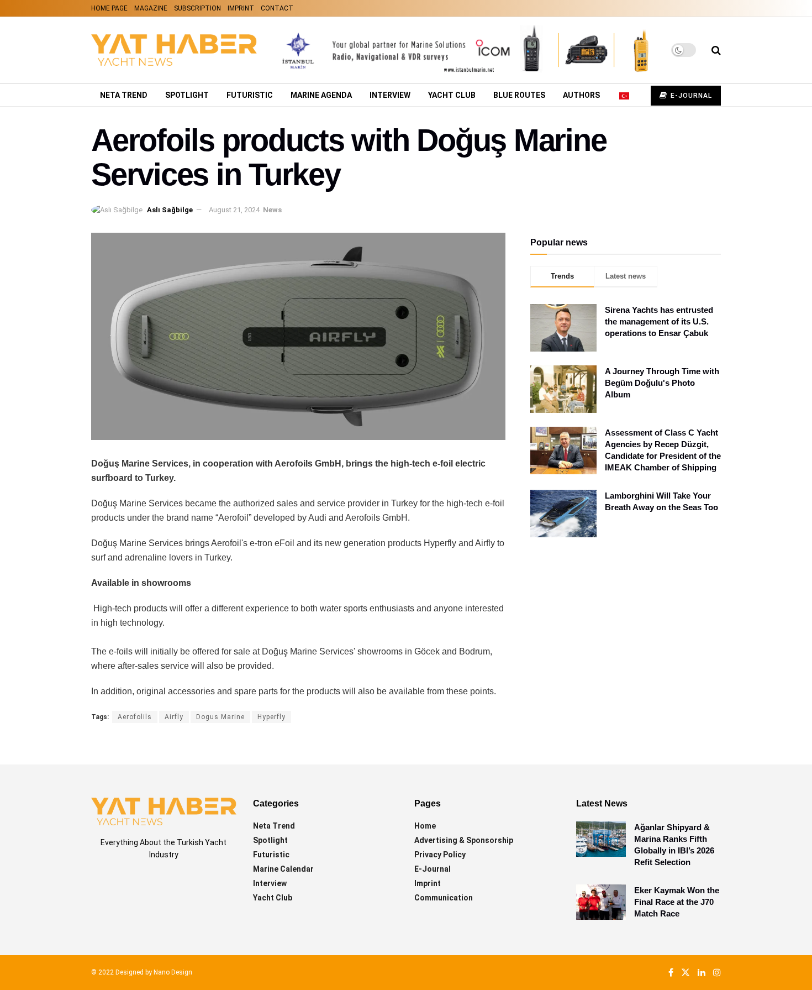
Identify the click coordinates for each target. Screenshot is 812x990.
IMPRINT (241, 8)
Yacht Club (452, 95)
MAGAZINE (150, 8)
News (272, 210)
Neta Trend (123, 95)
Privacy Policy (440, 854)
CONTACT (277, 8)
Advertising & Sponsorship (463, 840)
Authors (581, 95)
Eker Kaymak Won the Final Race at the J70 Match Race (676, 902)
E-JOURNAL (690, 95)
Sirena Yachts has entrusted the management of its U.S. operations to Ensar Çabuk (659, 321)
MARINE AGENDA (321, 95)
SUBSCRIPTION (197, 8)
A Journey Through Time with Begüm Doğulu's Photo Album (662, 382)
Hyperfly (271, 717)
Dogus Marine (220, 717)
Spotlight (187, 95)
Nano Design (173, 972)
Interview (390, 95)
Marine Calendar (283, 869)
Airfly (174, 717)
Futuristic (249, 95)
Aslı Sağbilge (170, 210)
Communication (443, 897)
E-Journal (432, 869)
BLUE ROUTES (519, 95)
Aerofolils (135, 717)
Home (425, 825)
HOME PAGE (109, 8)
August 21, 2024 (234, 210)
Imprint (427, 883)
